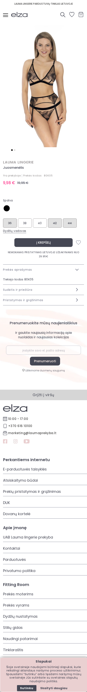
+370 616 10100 (20, 426)
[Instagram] (15, 441)
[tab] (43, 269)
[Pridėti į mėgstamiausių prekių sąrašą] (78, 242)
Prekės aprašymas (17, 270)
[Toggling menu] (5, 15)
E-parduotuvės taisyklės (25, 469)
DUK (6, 502)
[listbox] (43, 209)
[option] (7, 208)
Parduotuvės (14, 559)
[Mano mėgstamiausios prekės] (72, 16)
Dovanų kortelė (16, 513)
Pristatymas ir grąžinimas (23, 300)
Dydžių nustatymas (20, 616)
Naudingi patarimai (20, 638)
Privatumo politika (19, 570)
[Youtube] (27, 441)
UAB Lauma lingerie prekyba (28, 537)
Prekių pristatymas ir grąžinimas (32, 491)
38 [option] (25, 223)
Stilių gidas (13, 627)
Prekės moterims (18, 594)
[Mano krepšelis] (81, 14)
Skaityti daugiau (53, 688)
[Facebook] (5, 441)
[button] (12, 150)
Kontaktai (11, 548)
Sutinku (26, 688)
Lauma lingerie (18, 162)
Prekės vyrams (16, 605)
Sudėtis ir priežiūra (17, 290)
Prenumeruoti (45, 361)
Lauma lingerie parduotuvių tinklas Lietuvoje (43, 3)
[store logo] (21, 14)
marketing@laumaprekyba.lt (32, 433)
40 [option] (40, 223)
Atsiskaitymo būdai (20, 480)
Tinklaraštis (13, 649)
